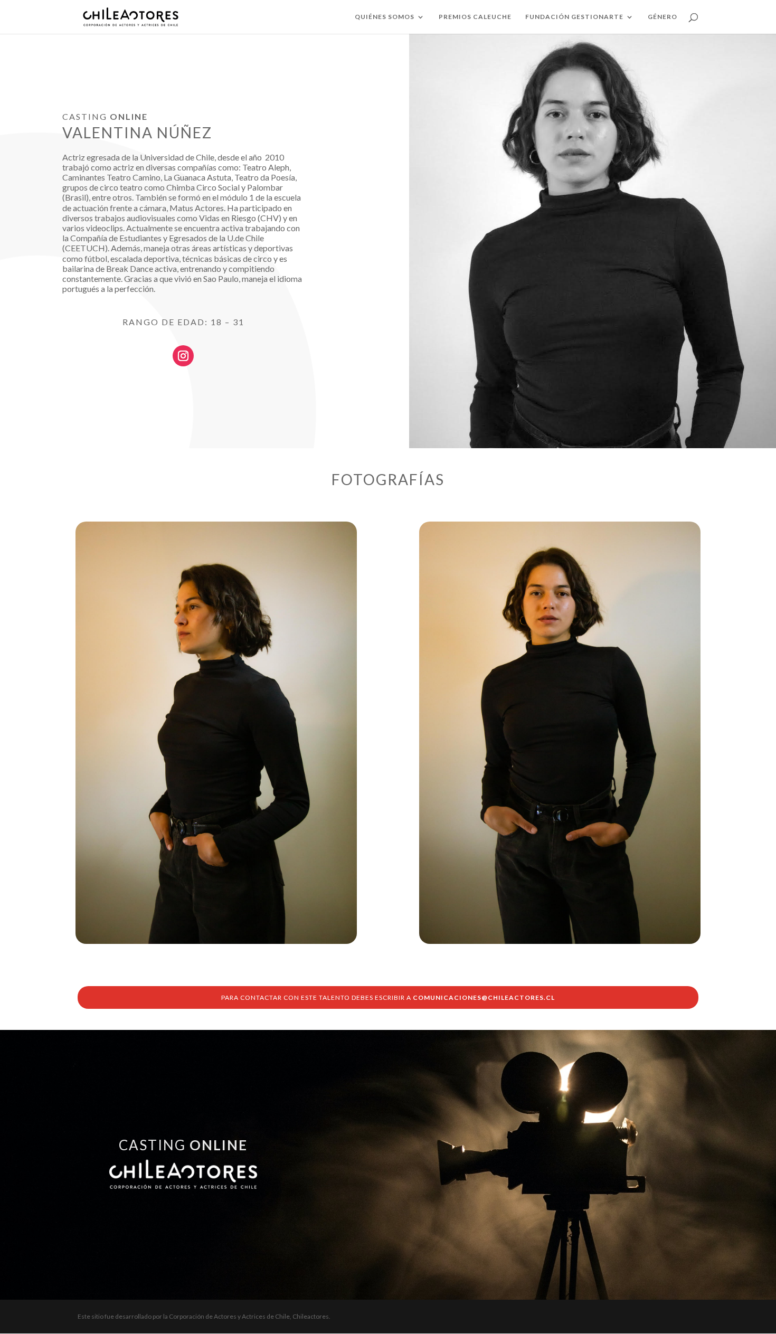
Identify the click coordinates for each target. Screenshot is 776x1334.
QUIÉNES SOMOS (384, 17)
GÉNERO (662, 17)
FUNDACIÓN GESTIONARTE (574, 17)
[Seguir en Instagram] (183, 355)
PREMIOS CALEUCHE (475, 17)
